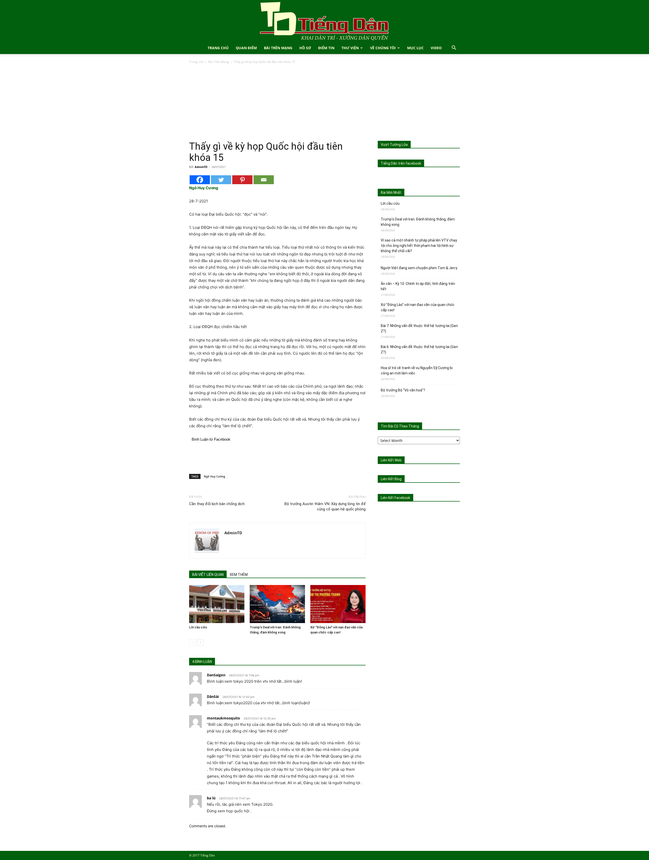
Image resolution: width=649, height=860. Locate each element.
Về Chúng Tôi (383, 47)
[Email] (264, 179)
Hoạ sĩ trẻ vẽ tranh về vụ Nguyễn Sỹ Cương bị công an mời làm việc (417, 370)
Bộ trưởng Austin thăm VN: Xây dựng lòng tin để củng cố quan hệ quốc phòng (325, 506)
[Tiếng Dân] (324, 21)
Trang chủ (196, 62)
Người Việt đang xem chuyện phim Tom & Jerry (419, 268)
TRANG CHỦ (218, 47)
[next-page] (200, 642)
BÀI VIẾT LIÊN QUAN (208, 575)
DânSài (213, 696)
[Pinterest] (242, 179)
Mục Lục (415, 47)
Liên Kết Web (391, 460)
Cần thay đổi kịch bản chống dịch (217, 504)
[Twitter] (221, 179)
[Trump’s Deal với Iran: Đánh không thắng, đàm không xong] (277, 604)
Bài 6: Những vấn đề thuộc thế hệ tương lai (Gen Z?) (419, 349)
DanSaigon (216, 675)
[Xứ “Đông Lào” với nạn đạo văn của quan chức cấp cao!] (338, 604)
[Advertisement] (324, 102)
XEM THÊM (239, 575)
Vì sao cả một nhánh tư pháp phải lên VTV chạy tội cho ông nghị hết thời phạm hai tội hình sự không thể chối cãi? (419, 245)
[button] (454, 48)
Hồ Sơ (305, 47)
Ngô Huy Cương (214, 476)
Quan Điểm (246, 47)
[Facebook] (200, 179)
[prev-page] (192, 642)
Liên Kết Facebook (395, 498)
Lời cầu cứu (198, 627)
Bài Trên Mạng (278, 47)
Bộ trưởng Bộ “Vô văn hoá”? (403, 390)
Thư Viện (350, 47)
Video (436, 47)
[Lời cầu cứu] (216, 604)
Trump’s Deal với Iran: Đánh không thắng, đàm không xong (418, 222)
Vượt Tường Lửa (394, 145)
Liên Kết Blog (391, 479)
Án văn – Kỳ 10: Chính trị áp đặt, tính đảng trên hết (418, 286)
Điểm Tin (326, 47)
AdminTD (201, 167)
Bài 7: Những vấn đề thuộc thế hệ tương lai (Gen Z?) (419, 328)
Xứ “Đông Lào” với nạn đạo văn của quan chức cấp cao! (418, 307)
